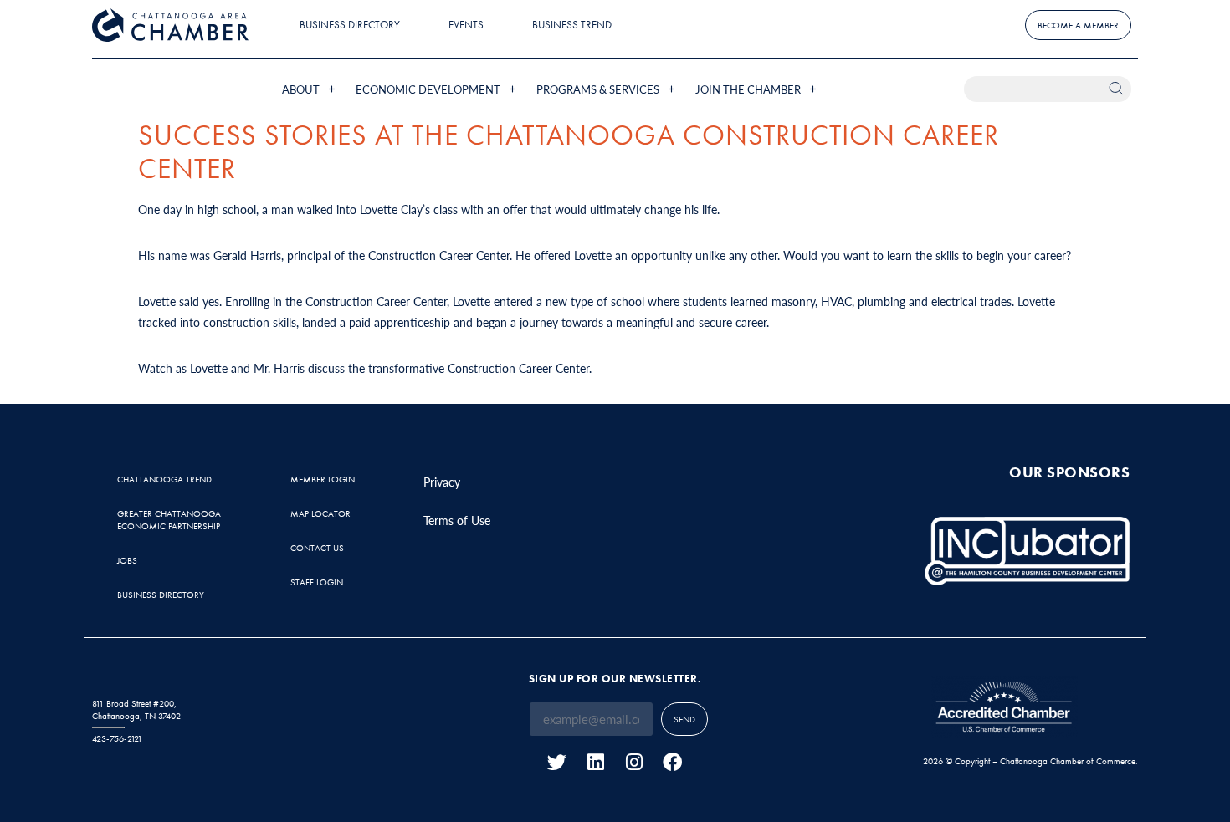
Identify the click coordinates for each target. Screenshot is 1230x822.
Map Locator (320, 513)
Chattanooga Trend (164, 479)
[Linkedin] (595, 762)
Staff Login (316, 582)
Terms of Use (456, 520)
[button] (310, 89)
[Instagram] (633, 762)
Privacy (441, 481)
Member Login (322, 479)
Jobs (127, 560)
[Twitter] (556, 762)
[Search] (1118, 89)
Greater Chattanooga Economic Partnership (169, 520)
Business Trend (572, 25)
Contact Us (317, 548)
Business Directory (350, 25)
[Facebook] (672, 762)
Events (466, 25)
